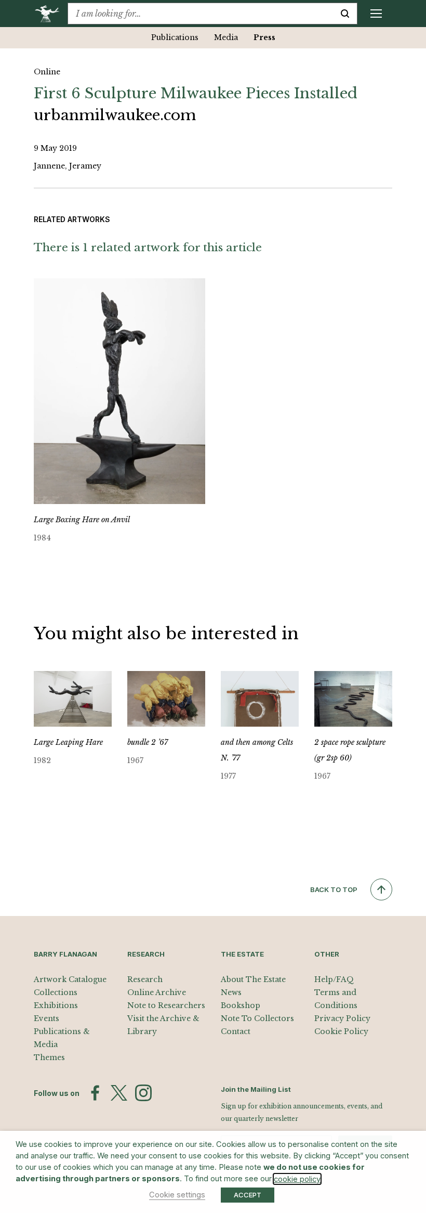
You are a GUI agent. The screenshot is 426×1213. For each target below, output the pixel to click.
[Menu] (376, 13)
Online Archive (156, 992)
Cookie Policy (341, 1031)
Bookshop (240, 1005)
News (231, 992)
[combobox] (200, 13)
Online (47, 71)
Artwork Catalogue (70, 979)
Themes (49, 1057)
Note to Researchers (166, 1005)
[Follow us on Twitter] (119, 1093)
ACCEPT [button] (247, 1195)
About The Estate (253, 979)
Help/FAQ (334, 979)
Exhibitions (56, 1005)
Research (145, 979)
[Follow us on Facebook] (95, 1093)
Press (264, 37)
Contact (235, 1031)
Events (46, 1018)
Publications (174, 37)
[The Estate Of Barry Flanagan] (51, 13)
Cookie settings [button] (177, 1194)
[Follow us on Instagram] (143, 1093)
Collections (55, 992)
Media (226, 37)
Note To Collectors (257, 1018)
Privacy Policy (342, 1018)
